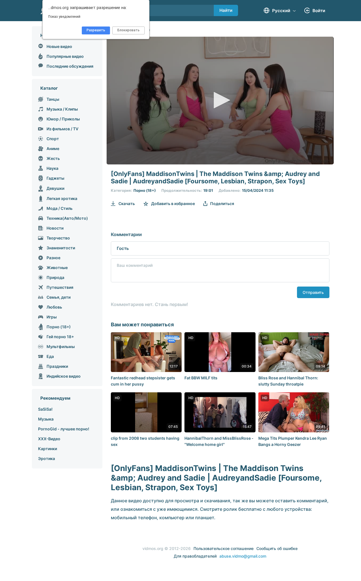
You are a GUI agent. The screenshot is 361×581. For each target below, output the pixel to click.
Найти (225, 10)
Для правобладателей (195, 556)
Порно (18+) (144, 190)
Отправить (313, 292)
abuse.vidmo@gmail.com (242, 556)
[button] (220, 100)
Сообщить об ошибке (277, 548)
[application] (220, 100)
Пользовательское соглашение (223, 548)
